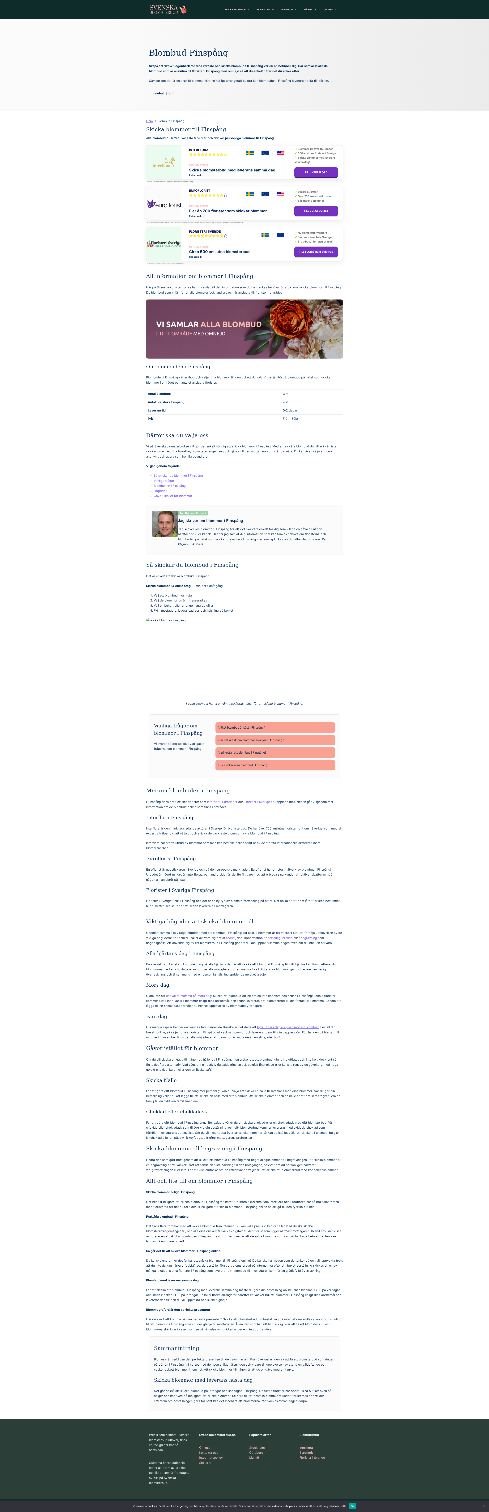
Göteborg (256, 1452)
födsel (230, 938)
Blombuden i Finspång (170, 486)
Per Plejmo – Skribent (193, 513)
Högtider (160, 491)
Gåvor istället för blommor (173, 496)
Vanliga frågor (164, 481)
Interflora (198, 150)
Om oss (204, 1448)
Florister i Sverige (205, 231)
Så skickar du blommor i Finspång (178, 475)
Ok (352, 1506)
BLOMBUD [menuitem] (287, 9)
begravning (309, 938)
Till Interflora (316, 172)
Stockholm (257, 1448)
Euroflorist (199, 190)
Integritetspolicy (211, 1457)
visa (170, 93)
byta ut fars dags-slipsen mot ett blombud (288, 1027)
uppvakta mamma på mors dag (188, 996)
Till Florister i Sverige (316, 251)
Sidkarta (205, 1463)
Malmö (254, 1457)
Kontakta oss (208, 1452)
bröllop (287, 938)
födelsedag (272, 938)
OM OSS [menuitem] (328, 9)
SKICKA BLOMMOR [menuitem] (235, 9)
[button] (275, 727)
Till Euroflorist (316, 210)
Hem (149, 121)
